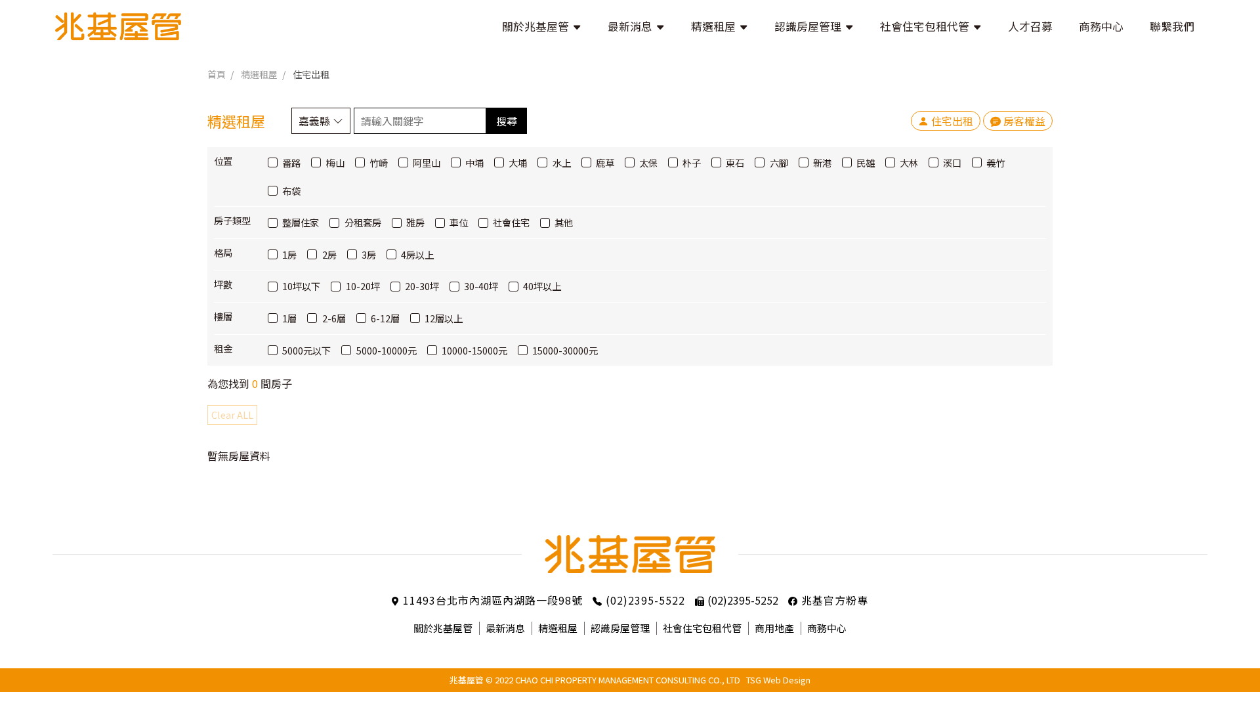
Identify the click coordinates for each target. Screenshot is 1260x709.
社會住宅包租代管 (702, 628)
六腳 (779, 162)
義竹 (995, 162)
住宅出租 (311, 74)
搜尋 (506, 121)
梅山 (335, 162)
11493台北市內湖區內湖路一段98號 (493, 600)
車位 (459, 222)
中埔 (474, 162)
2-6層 (333, 318)
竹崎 (378, 162)
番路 (291, 162)
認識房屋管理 (620, 628)
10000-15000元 (474, 350)
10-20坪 (362, 286)
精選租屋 (259, 74)
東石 (735, 162)
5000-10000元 (386, 350)
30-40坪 (481, 286)
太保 (648, 162)
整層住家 (300, 222)
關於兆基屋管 (442, 628)
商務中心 (827, 628)
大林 (909, 162)
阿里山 (426, 162)
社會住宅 (511, 222)
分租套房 (363, 222)
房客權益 (1024, 121)
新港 (822, 162)
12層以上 (444, 318)
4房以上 (417, 254)
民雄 (865, 162)
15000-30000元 (565, 350)
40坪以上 (542, 286)
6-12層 (385, 318)
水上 (561, 162)
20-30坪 (422, 286)
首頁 (216, 74)
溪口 (952, 162)
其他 (564, 222)
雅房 (415, 222)
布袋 (291, 191)
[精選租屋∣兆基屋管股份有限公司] (118, 26)
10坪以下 (301, 286)
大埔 (518, 162)
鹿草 (605, 162)
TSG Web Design (778, 680)
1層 (289, 318)
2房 (329, 254)
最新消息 (505, 628)
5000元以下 (306, 350)
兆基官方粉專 (834, 600)
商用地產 (774, 628)
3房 (369, 254)
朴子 (691, 162)
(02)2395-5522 (645, 600)
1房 (289, 254)
